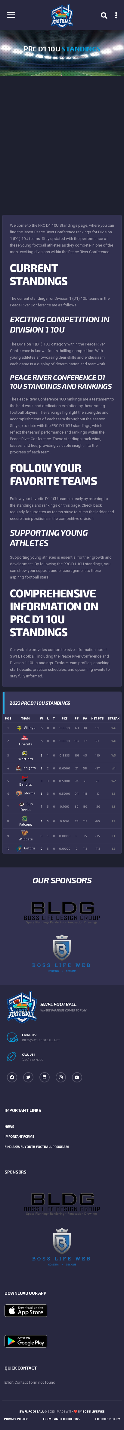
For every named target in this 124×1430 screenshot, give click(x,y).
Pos (8, 718)
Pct (64, 718)
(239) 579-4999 (32, 1059)
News (9, 1126)
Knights (29, 768)
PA (85, 718)
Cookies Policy (107, 1419)
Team (25, 718)
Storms (30, 793)
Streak (113, 718)
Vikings (30, 727)
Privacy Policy (16, 1419)
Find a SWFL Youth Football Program (37, 1147)
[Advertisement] (62, 141)
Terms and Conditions (61, 1419)
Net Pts (97, 718)
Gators (29, 848)
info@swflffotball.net (41, 1040)
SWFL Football (31, 1411)
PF (77, 718)
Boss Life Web (93, 1411)
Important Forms (19, 1136)
